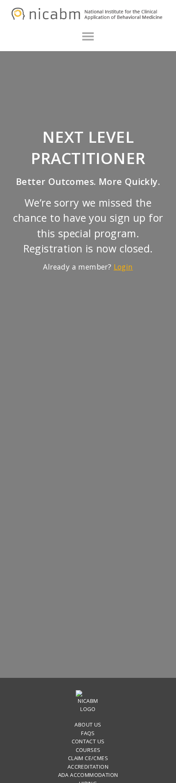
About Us (87, 724)
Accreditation (88, 766)
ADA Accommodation (88, 774)
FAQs (88, 733)
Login (123, 267)
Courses (88, 750)
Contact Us (88, 741)
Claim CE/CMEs (88, 758)
